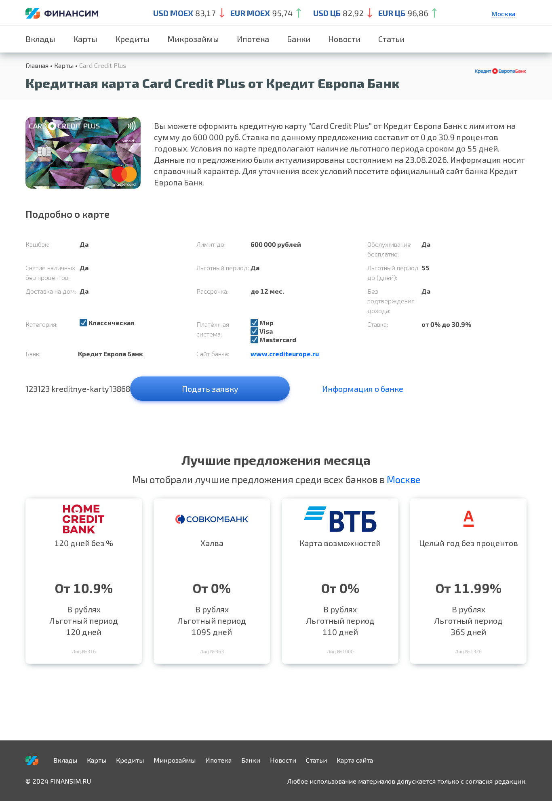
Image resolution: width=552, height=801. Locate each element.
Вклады (40, 39)
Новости (344, 39)
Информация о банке (362, 388)
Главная (36, 65)
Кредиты (132, 39)
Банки (298, 39)
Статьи (391, 39)
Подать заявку (210, 388)
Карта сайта (355, 760)
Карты (85, 39)
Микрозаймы (193, 39)
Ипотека (253, 39)
